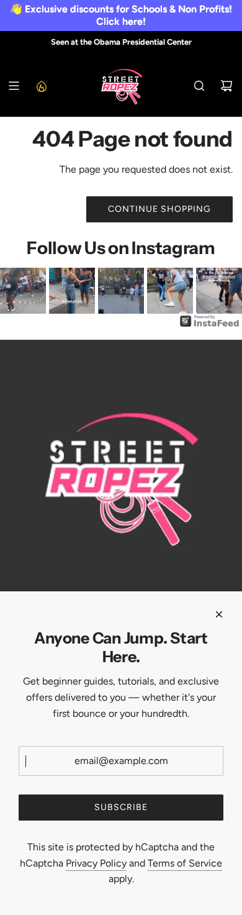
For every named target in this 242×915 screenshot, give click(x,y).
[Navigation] (13, 85)
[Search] (199, 85)
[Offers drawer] (41, 85)
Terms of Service (185, 863)
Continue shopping (159, 209)
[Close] (219, 614)
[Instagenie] (209, 326)
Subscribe (121, 807)
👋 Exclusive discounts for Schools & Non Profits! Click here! (121, 15)
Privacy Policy (96, 863)
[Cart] (226, 85)
